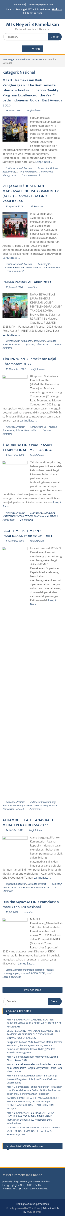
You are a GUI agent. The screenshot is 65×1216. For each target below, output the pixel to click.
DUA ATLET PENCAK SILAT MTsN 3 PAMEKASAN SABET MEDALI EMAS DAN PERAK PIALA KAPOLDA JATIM (33, 1131)
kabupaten (26, 340)
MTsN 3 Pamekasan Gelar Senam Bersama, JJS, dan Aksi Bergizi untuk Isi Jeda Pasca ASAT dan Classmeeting (32, 1079)
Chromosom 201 (39, 426)
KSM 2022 (7, 887)
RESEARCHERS (38, 973)
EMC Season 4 (41, 516)
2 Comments (26, 519)
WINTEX (20, 809)
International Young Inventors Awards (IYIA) (25, 805)
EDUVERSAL (36, 512)
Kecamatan (39, 340)
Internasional (13, 340)
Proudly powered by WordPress (23, 1208)
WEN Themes (34, 1211)
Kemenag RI (44, 264)
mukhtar (32, 287)
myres (16, 973)
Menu (36, 49)
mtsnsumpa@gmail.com (41, 4)
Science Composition (26, 430)
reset (49, 973)
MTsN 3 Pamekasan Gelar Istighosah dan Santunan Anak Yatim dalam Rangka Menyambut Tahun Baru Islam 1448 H (34, 1068)
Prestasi (37, 59)
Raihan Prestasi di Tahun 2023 (26, 282)
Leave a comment (31, 175)
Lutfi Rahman (34, 110)
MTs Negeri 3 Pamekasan (32, 24)
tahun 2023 (42, 344)
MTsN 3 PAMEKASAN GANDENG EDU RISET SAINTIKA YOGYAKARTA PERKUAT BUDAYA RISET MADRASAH (34, 1023)
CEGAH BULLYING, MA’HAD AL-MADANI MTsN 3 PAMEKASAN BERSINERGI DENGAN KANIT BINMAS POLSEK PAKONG (33, 1034)
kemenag (57, 883)
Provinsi (16, 344)
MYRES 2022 (42, 887)
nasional (25, 973)
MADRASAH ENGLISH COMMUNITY (20, 267)
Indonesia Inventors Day (42, 802)
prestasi (30, 344)
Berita (9, 168)
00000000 (19, 4)
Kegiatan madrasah (16, 883)
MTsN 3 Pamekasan (26, 171)
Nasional (18, 168)
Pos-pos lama (32, 990)
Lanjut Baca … (43, 162)
